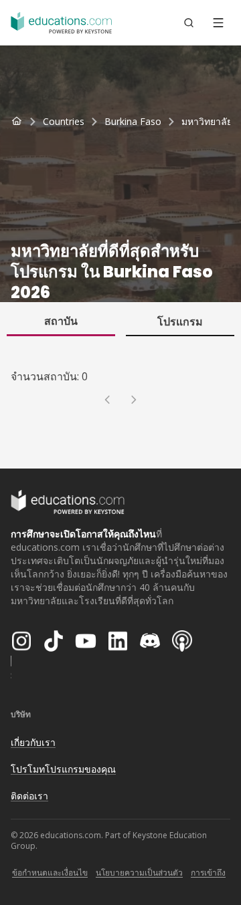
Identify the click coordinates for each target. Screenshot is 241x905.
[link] (206, 121)
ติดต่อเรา (29, 795)
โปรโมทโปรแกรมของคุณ (63, 769)
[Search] (189, 23)
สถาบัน (61, 320)
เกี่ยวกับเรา (33, 742)
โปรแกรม (180, 321)
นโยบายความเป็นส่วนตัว (139, 872)
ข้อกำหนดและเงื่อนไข (50, 872)
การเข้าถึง (208, 872)
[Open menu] (218, 23)
